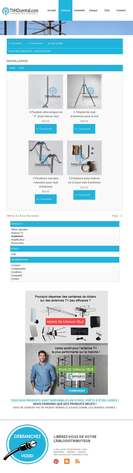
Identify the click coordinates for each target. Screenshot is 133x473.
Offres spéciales (19, 229)
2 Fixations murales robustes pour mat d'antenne (46, 182)
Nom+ (12, 68)
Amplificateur (17, 239)
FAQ (107, 10)
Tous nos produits (20, 51)
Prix (21, 68)
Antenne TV (17, 233)
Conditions (16, 272)
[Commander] (66, 394)
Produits (16, 224)
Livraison (15, 265)
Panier (15, 248)
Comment (79, 10)
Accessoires (17, 243)
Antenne (65, 10)
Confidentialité (18, 268)
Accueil (51, 10)
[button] (16, 43)
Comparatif (16, 275)
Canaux (93, 10)
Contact (121, 10)
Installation (42, 51)
